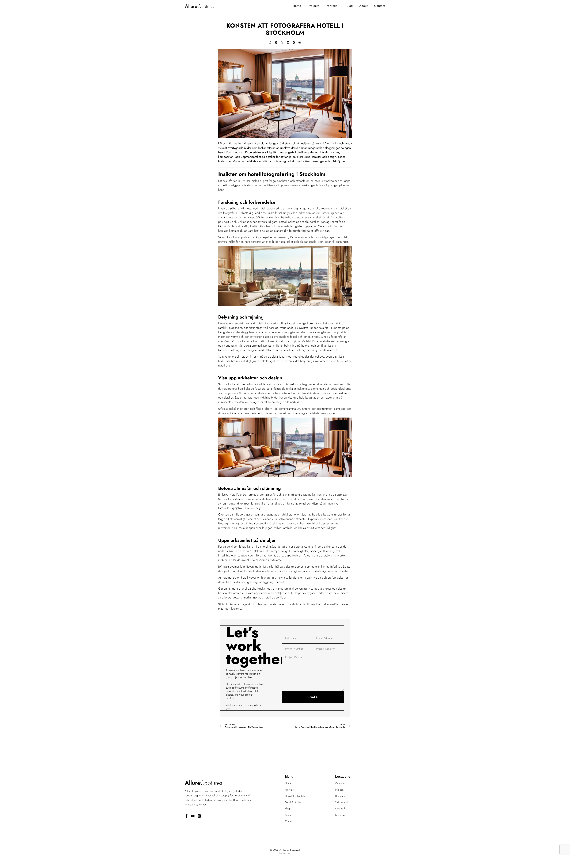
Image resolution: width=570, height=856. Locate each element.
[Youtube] (193, 816)
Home (297, 5)
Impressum (285, 853)
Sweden (339, 789)
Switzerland (341, 802)
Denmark (340, 796)
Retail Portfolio (293, 802)
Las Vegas (340, 815)
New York (340, 808)
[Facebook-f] (186, 816)
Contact (379, 5)
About (363, 5)
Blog (349, 5)
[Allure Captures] (199, 816)
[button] (270, 42)
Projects (313, 5)
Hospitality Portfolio (295, 796)
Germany (340, 783)
